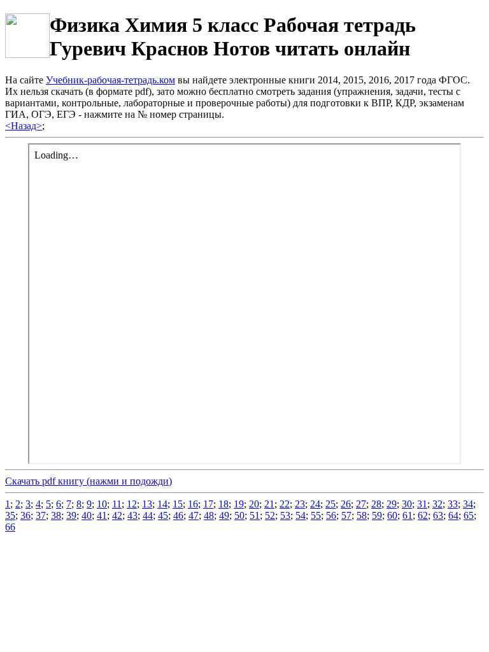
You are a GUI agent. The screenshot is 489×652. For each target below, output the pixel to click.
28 (376, 504)
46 (178, 515)
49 (224, 515)
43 (132, 515)
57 (346, 515)
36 (25, 515)
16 (193, 504)
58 (362, 515)
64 (453, 515)
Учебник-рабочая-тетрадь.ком (110, 79)
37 (41, 515)
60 (392, 515)
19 (239, 504)
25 (330, 504)
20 (254, 504)
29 (391, 504)
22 (285, 504)
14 (162, 504)
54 (300, 515)
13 (147, 504)
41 (102, 515)
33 (453, 504)
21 (269, 504)
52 (270, 515)
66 (10, 526)
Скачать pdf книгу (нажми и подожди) (88, 481)
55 (316, 515)
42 (117, 515)
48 (209, 515)
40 (87, 515)
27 (361, 504)
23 (300, 504)
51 (255, 515)
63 (438, 515)
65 (469, 515)
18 (223, 504)
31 (422, 504)
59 (377, 515)
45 (163, 515)
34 (468, 504)
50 (239, 515)
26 (346, 504)
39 (71, 515)
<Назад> (23, 125)
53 (285, 515)
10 (102, 504)
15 (178, 504)
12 (132, 504)
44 (148, 515)
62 (423, 515)
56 (331, 515)
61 (407, 515)
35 (10, 515)
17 (208, 504)
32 (437, 504)
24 (315, 504)
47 (193, 515)
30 (407, 504)
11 (117, 504)
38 (56, 515)
